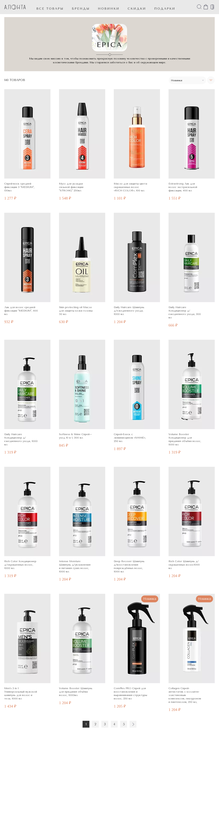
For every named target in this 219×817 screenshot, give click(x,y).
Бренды (81, 8)
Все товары (50, 8)
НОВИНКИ (109, 8)
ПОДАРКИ (164, 8)
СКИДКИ (137, 8)
